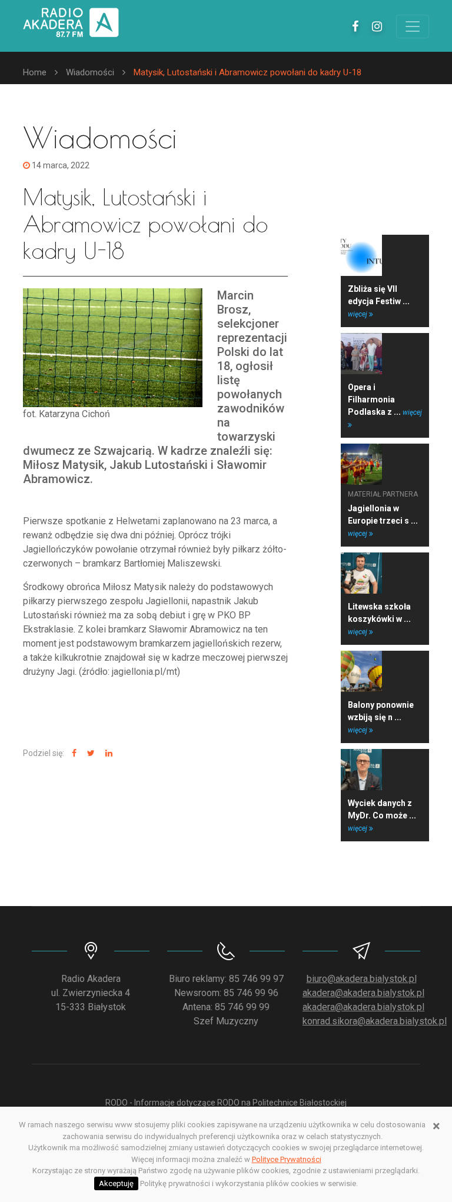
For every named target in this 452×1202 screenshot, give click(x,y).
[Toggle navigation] (412, 26)
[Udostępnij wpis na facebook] (72, 753)
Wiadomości (90, 72)
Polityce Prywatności (286, 1159)
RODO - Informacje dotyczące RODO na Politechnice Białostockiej (226, 1102)
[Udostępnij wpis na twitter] (89, 753)
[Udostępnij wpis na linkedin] (107, 753)
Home (34, 72)
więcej (358, 314)
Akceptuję (116, 1183)
